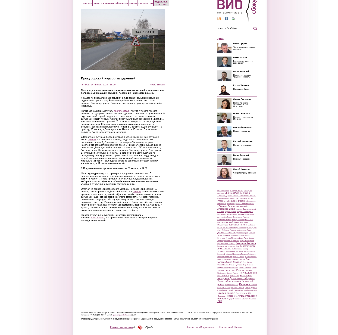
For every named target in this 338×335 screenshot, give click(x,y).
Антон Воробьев (223, 214)
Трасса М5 (231, 296)
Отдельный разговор (161, 3)
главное (87, 3)
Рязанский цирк (231, 285)
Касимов (251, 243)
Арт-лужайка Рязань (225, 217)
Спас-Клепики (241, 293)
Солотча (231, 293)
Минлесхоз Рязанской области (243, 254)
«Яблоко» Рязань (226, 206)
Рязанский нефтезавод (229, 281)
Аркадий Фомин (237, 214)
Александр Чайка (242, 206)
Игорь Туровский (232, 241)
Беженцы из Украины (241, 217)
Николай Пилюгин (238, 259)
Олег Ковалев (234, 261)
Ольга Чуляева (235, 265)
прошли (92, 139)
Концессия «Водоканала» (200, 327)
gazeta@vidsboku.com (123, 315)
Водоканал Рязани (238, 225)
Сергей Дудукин (251, 288)
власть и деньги (103, 3)
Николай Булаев (224, 259)
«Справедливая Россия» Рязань (240, 204)
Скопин (221, 292)
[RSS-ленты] (219, 19)
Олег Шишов (247, 262)
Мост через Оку (251, 257)
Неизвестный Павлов (230, 327)
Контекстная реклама (122, 327)
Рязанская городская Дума (234, 277)
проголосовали (122, 111)
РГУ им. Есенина (248, 273)
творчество (145, 3)
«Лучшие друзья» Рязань (228, 196)
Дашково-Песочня (226, 232)
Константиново (247, 246)
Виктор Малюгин (238, 220)
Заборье (226, 235)
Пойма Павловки (245, 267)
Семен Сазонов (238, 288)
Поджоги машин (232, 267)
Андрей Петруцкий (245, 212)
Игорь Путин (243, 238)
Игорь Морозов (232, 238)
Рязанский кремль (245, 278)
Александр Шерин (226, 209)
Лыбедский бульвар (240, 249)
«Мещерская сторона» (227, 198)
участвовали (97, 217)
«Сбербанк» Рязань (235, 201)
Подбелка (221, 267)
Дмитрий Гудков (242, 233)
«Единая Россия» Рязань (237, 193)
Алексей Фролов (242, 209)
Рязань (244, 284)
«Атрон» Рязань (223, 190)
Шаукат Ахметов (249, 299)
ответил (137, 191)
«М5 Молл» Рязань (247, 196)
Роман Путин (234, 276)
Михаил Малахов (224, 257)
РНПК (226, 276)
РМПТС (220, 276)
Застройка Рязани (237, 235)
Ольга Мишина (223, 265)
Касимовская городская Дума (228, 246)
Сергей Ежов (222, 290)
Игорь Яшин (244, 241)
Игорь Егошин (157, 84)
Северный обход (224, 288)
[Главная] (237, 21)
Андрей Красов (230, 212)
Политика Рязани (234, 270)
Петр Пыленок (248, 265)
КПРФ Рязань (229, 243)
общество (121, 3)
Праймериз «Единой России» (228, 273)
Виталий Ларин (232, 222)
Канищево (241, 243)
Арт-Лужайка (249, 214)
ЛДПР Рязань (224, 248)
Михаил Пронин (238, 257)
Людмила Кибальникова (227, 251)
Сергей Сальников (235, 290)
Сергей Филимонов (249, 290)
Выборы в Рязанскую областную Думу (236, 230)
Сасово (253, 284)
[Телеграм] (233, 19)
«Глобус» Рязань (236, 190)
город (133, 3)
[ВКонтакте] (226, 19)
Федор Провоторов (234, 299)
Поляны (248, 270)
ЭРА (219, 301)
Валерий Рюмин (224, 220)
